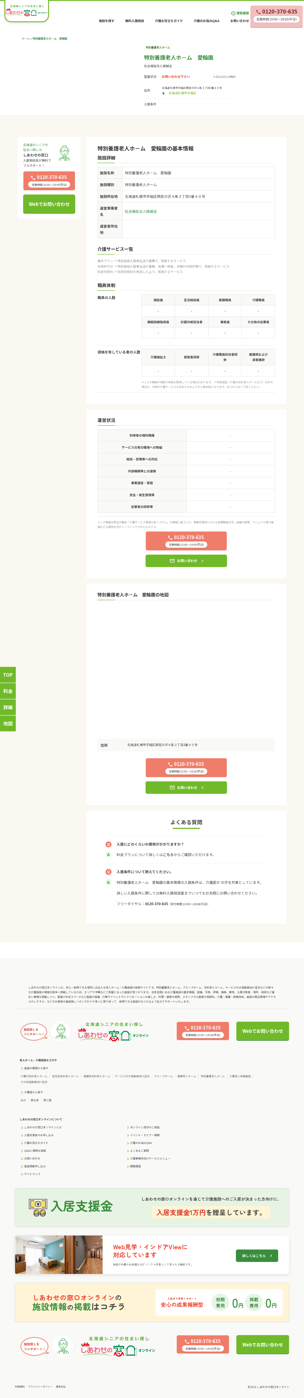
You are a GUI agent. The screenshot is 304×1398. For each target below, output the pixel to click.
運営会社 (61, 1386)
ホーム (26, 38)
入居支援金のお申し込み (39, 1135)
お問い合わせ (239, 20)
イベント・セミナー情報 (145, 1135)
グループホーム (163, 1076)
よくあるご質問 (139, 1150)
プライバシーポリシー (40, 1386)
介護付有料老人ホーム (34, 1076)
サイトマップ (32, 1174)
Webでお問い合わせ (49, 204)
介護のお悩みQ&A (206, 20)
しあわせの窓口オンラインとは (43, 1127)
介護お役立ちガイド (169, 20)
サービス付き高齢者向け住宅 (132, 1076)
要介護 (47, 1100)
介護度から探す (33, 1092)
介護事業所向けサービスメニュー (150, 1158)
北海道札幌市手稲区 (182, 93)
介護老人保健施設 (240, 1076)
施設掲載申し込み (35, 1166)
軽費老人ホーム (186, 1076)
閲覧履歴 (240, 13)
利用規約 (20, 1386)
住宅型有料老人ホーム (65, 1076)
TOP (8, 674)
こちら (168, 854)
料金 (8, 691)
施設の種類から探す (36, 1068)
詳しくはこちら (254, 1255)
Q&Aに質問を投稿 (35, 1150)
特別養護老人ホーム (213, 1076)
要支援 (35, 1100)
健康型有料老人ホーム (96, 1076)
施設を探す (106, 20)
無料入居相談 (134, 20)
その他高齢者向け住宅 (34, 1082)
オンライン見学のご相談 (145, 1127)
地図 (8, 723)
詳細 (8, 707)
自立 (23, 1100)
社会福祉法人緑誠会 (158, 66)
